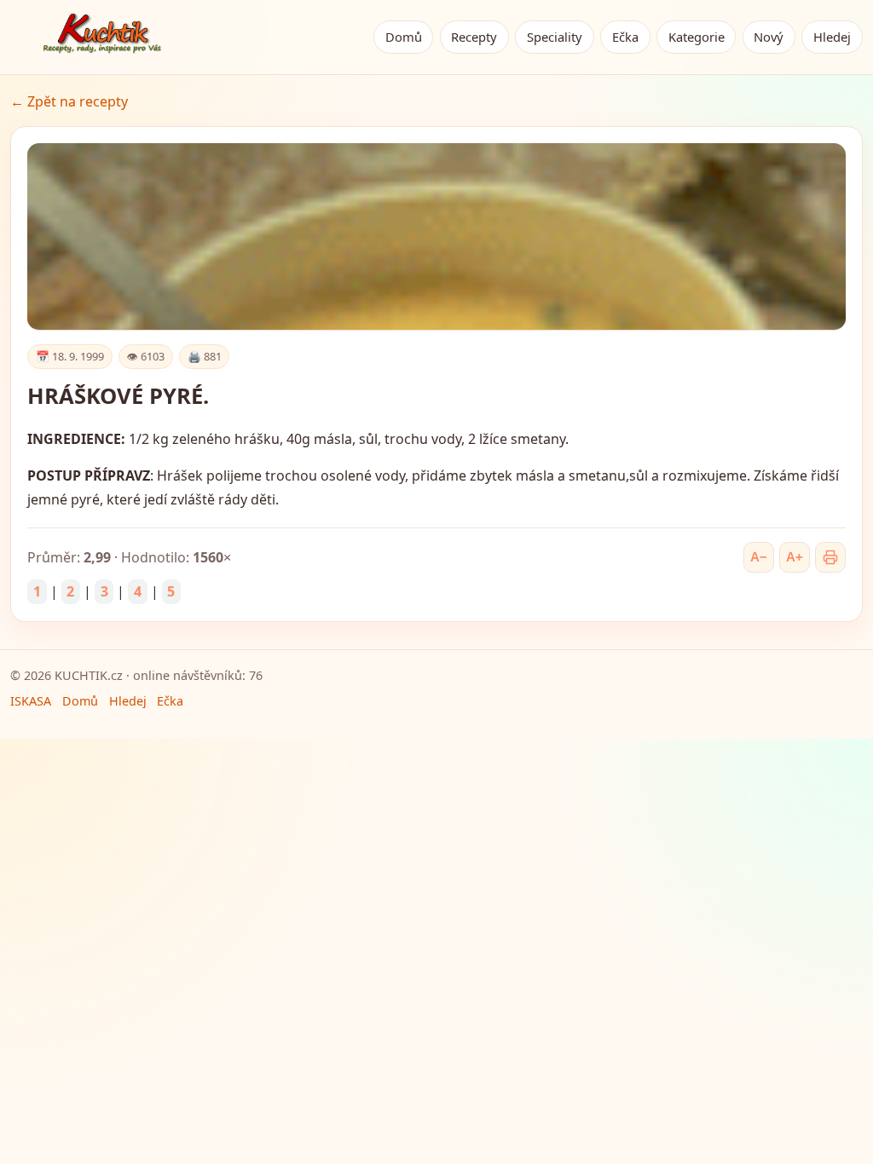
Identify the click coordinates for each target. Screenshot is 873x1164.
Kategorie (696, 36)
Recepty (474, 36)
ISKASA (30, 701)
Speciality (554, 36)
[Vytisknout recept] (830, 557)
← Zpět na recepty (69, 101)
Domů (403, 36)
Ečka (625, 36)
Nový (768, 36)
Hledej (832, 36)
